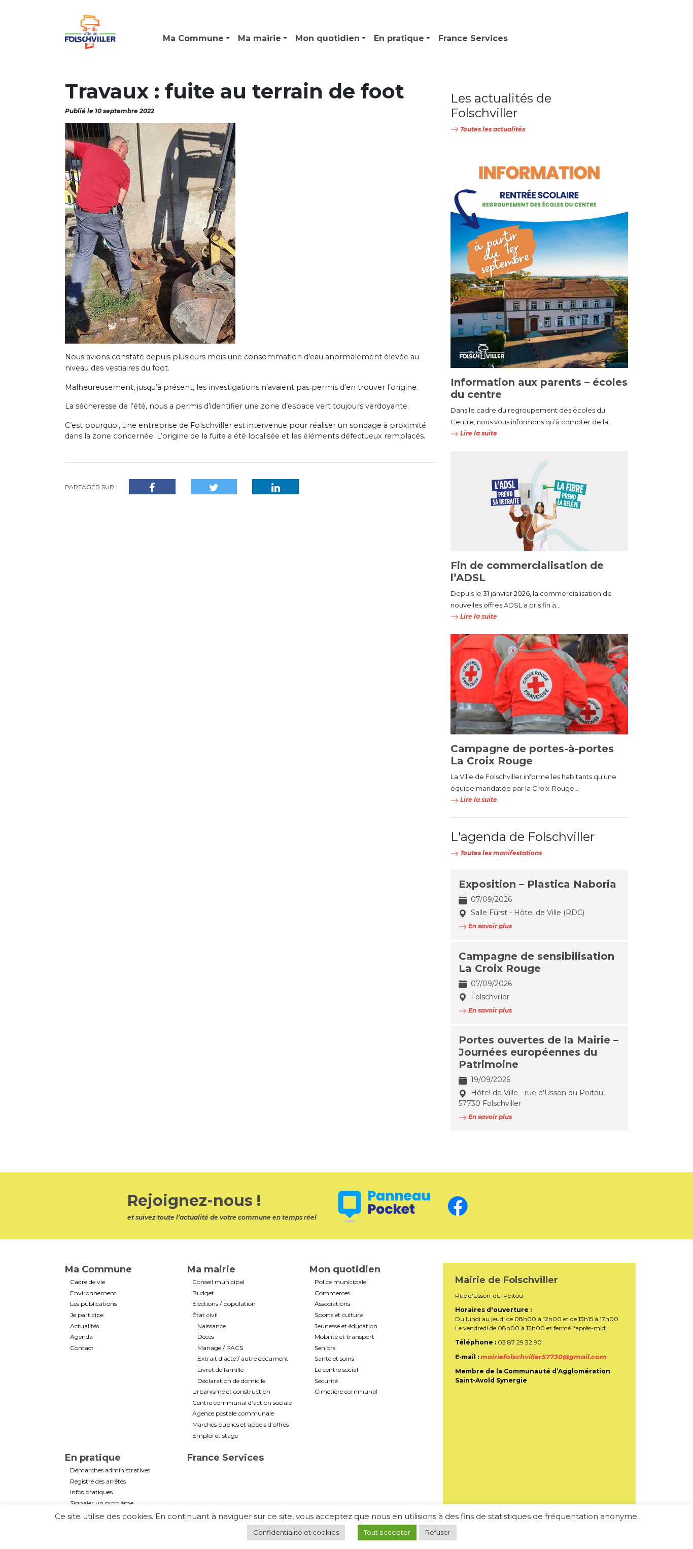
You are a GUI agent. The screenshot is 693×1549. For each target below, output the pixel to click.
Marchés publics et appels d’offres (240, 1424)
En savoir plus (489, 926)
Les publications (93, 1303)
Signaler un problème (101, 1503)
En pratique (399, 38)
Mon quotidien (327, 38)
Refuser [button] (438, 1532)
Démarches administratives (110, 1470)
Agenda (81, 1336)
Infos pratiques (91, 1492)
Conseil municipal (218, 1282)
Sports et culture (339, 1315)
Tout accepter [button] (387, 1532)
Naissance (211, 1326)
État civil (205, 1315)
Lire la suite (478, 433)
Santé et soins (334, 1358)
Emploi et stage (215, 1435)
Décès (205, 1336)
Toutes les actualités (492, 129)
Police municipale (340, 1282)
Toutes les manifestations (500, 853)
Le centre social (336, 1369)
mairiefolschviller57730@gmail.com (543, 1357)
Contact (82, 1348)
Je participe (86, 1315)
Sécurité (326, 1381)
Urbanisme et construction (231, 1391)
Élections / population (224, 1303)
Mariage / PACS (220, 1348)
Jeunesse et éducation (346, 1326)
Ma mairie (259, 38)
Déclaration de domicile (231, 1381)
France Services (473, 38)
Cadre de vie (87, 1282)
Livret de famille (220, 1369)
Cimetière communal (346, 1391)
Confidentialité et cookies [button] (296, 1532)
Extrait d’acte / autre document (243, 1358)
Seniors (325, 1348)
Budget (203, 1293)
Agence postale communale (233, 1413)
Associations (332, 1303)
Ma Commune (193, 38)
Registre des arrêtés (98, 1481)
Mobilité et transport (344, 1336)
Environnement (93, 1293)
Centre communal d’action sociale (242, 1402)
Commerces (332, 1293)
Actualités (84, 1326)
